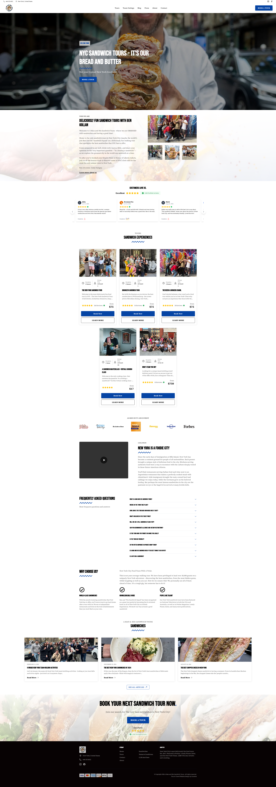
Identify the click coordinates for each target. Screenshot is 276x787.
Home (122, 751)
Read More (46, 677)
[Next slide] (203, 212)
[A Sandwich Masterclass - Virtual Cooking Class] (118, 342)
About (154, 8)
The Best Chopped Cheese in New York (194, 667)
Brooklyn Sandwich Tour (131, 290)
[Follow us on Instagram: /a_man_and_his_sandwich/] (80, 764)
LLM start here (144, 757)
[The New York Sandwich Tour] (97, 263)
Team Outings (128, 8)
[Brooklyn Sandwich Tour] (138, 263)
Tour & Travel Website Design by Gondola (184, 776)
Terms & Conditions (146, 754)
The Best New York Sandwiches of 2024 (117, 667)
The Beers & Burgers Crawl (171, 290)
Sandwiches (143, 751)
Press (147, 8)
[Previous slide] (72, 212)
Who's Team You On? (149, 367)
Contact (164, 8)
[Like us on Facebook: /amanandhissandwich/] (84, 764)
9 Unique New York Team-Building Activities (42, 667)
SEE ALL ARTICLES (136, 687)
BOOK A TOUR (264, 8)
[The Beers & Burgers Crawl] (178, 263)
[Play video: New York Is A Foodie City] (103, 460)
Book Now (97, 313)
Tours (117, 8)
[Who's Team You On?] (158, 342)
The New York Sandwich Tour (92, 290)
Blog (139, 8)
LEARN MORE (103, 320)
